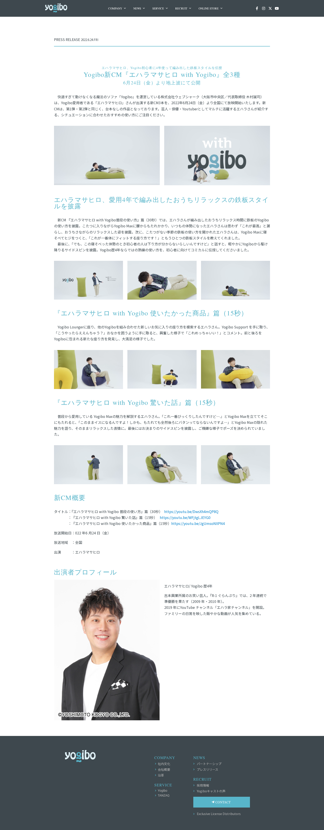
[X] (270, 8)
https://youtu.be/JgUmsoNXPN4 (198, 523)
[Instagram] (263, 8)
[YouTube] (277, 8)
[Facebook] (257, 8)
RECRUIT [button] (181, 8)
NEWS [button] (137, 8)
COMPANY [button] (115, 8)
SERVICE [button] (158, 8)
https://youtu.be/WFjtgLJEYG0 (185, 517)
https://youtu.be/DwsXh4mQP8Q (191, 511)
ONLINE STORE (209, 8)
